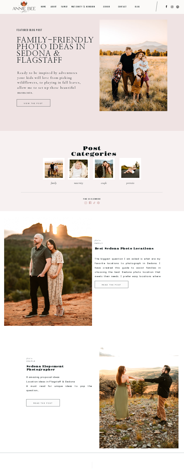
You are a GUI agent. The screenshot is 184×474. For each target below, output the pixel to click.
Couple (30, 361)
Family (99, 243)
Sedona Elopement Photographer (45, 368)
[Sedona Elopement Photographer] (139, 393)
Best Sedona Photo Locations (124, 248)
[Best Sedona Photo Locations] (48, 271)
